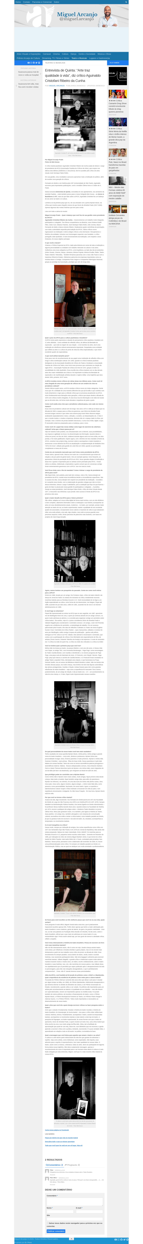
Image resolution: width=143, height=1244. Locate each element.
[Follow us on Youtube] (28, 63)
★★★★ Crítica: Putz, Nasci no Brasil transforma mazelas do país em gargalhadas (117, 165)
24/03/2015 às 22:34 (64, 1177)
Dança (73, 54)
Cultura (65, 54)
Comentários (55, 1165)
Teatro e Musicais (79, 58)
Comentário (52, 1196)
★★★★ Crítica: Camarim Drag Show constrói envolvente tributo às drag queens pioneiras (118, 106)
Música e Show (104, 54)
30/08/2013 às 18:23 (60, 1170)
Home (18, 2)
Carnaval (47, 54)
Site (48, 1215)
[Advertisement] (71, 39)
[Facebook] (34, 63)
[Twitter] (36, 63)
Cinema (56, 54)
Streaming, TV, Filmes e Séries (55, 58)
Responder (52, 1174)
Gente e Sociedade (87, 54)
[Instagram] (31, 63)
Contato (26, 2)
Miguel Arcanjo (57, 86)
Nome (50, 1208)
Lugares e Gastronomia (99, 58)
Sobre (56, 2)
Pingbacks (73, 1165)
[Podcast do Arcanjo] (39, 63)
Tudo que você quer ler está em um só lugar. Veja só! (64, 1145)
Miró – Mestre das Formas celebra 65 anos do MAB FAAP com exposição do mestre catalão (117, 193)
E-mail (79, 1208)
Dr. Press (28, 1242)
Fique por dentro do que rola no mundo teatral (61, 1138)
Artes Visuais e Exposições (29, 54)
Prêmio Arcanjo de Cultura (28, 58)
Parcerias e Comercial (42, 2)
